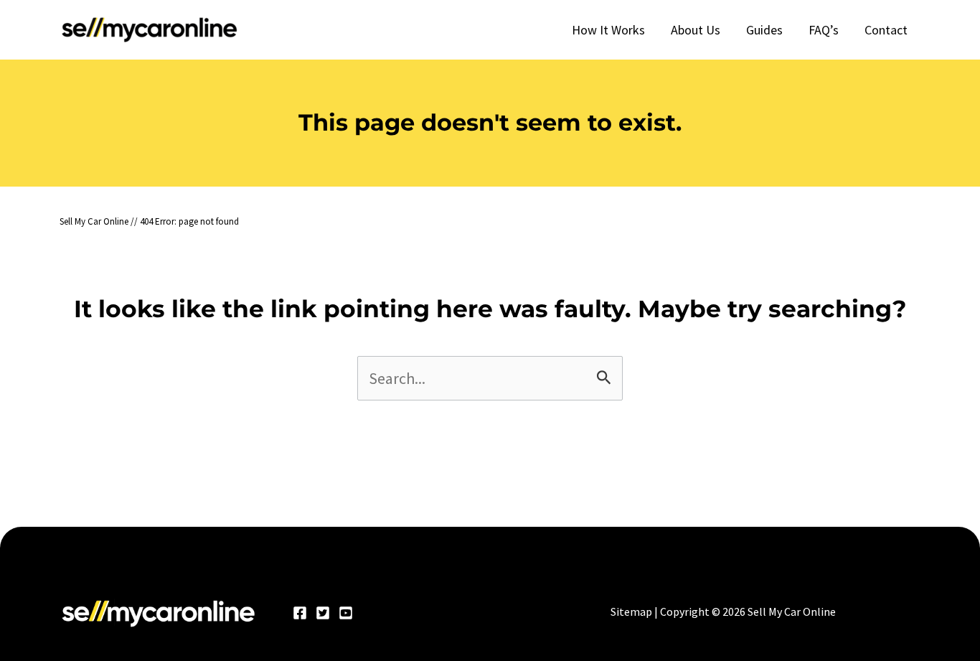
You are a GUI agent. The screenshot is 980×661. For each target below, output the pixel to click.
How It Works (608, 30)
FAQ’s (824, 30)
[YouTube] (346, 613)
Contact (886, 30)
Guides (764, 30)
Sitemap (631, 611)
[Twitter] (323, 613)
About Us (695, 30)
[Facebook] (300, 613)
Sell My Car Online (94, 221)
